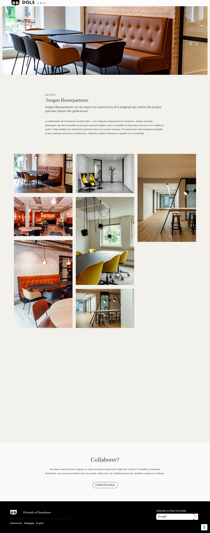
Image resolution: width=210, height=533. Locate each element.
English (40, 523)
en (44, 3)
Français (29, 523)
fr (41, 3)
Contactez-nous (105, 485)
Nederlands (16, 523)
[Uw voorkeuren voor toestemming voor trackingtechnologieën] (204, 527)
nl (38, 3)
